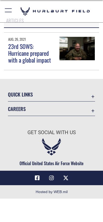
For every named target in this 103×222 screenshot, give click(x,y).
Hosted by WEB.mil (52, 192)
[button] (8, 11)
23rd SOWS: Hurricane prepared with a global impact (29, 53)
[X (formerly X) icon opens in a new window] (66, 178)
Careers (17, 109)
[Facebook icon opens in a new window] (37, 178)
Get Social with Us (51, 132)
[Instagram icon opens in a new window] (51, 178)
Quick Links (20, 94)
